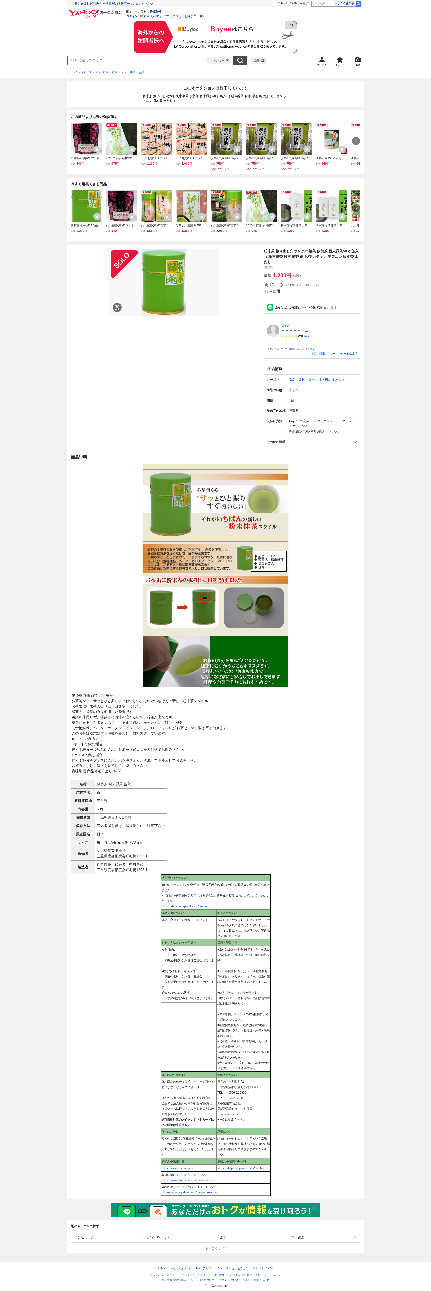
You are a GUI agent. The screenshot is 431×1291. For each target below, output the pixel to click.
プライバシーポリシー (163, 1275)
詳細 (333, 307)
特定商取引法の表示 (174, 1280)
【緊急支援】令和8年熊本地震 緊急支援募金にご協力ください (112, 3)
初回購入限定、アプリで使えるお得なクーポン (174, 16)
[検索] (358, 4)
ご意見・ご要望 (228, 1280)
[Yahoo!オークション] (95, 11)
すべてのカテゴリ (218, 60)
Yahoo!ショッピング (232, 1268)
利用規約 (218, 1275)
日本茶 (132, 72)
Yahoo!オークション (172, 1268)
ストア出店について (202, 1280)
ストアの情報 (317, 353)
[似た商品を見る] (117, 307)
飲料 (115, 72)
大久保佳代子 (346, 3)
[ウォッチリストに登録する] (97, 149)
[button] (312, 442)
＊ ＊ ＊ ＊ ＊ (291, 330)
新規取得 (155, 11)
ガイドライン (273, 1275)
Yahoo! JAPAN (287, 3)
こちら (311, 349)
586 (306, 336)
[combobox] (136, 60)
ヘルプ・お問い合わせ (255, 1280)
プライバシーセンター (195, 1275)
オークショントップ (79, 72)
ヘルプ (304, 3)
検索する (240, 60)
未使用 (294, 390)
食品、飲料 (102, 72)
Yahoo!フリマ (202, 1268)
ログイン (132, 16)
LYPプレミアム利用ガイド (244, 1275)
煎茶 (142, 72)
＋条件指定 (258, 60)
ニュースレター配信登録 (342, 353)
